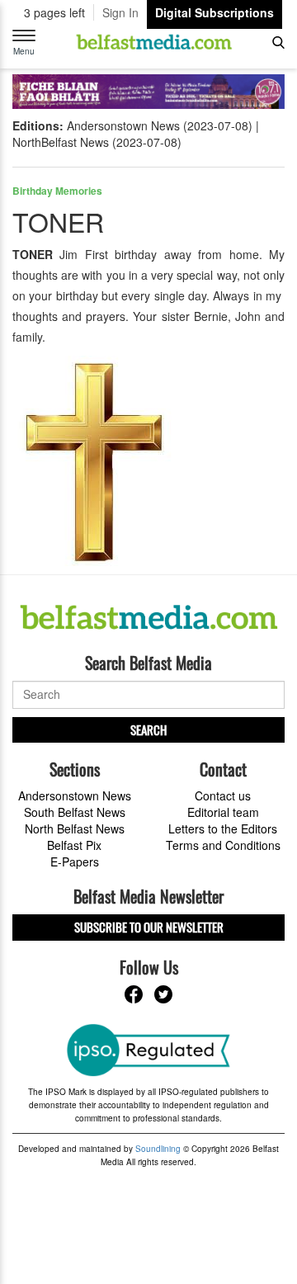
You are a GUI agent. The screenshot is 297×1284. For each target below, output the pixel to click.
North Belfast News (75, 828)
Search (148, 729)
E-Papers (74, 861)
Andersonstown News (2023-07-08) (159, 125)
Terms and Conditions (223, 845)
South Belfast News (74, 812)
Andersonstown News (74, 795)
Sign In (120, 12)
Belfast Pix (74, 845)
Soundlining (158, 1148)
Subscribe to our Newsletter (149, 927)
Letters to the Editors (222, 828)
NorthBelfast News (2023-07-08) (97, 142)
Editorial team (223, 812)
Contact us (223, 795)
